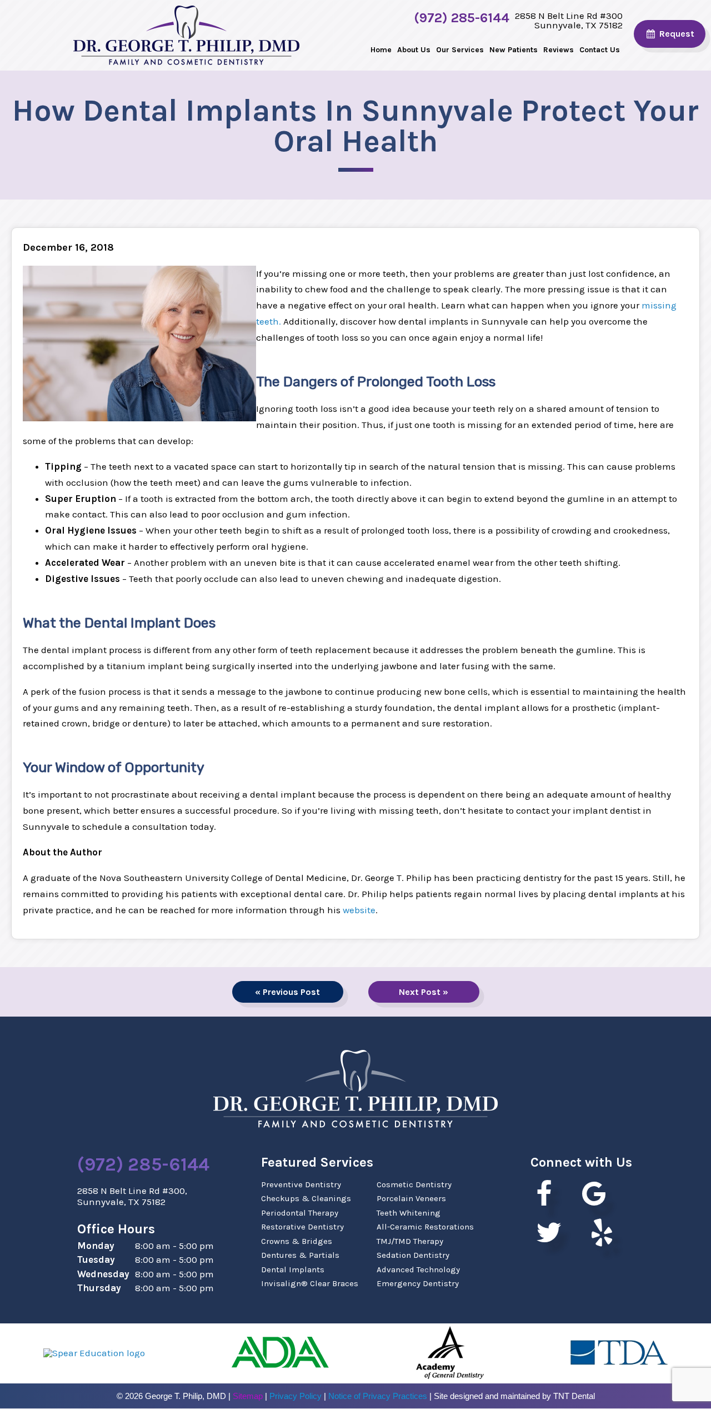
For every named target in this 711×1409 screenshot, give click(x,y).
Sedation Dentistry (413, 1255)
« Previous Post (287, 992)
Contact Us (599, 49)
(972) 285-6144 (461, 18)
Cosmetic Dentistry (414, 1184)
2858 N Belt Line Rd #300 (569, 20)
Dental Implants (292, 1269)
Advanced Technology (418, 1269)
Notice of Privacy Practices (377, 1396)
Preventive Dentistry (301, 1184)
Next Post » (423, 992)
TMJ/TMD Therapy (410, 1241)
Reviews (558, 49)
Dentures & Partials (300, 1255)
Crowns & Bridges (296, 1241)
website (359, 909)
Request (675, 33)
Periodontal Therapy (299, 1213)
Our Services (460, 49)
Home (381, 49)
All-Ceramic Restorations (425, 1227)
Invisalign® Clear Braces (309, 1283)
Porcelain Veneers (411, 1198)
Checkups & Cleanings (306, 1198)
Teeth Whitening (408, 1213)
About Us (413, 49)
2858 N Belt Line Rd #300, (132, 1196)
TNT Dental (574, 1396)
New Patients (513, 49)
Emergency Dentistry (418, 1283)
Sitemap (248, 1396)
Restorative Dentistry (302, 1227)
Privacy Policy (295, 1396)
